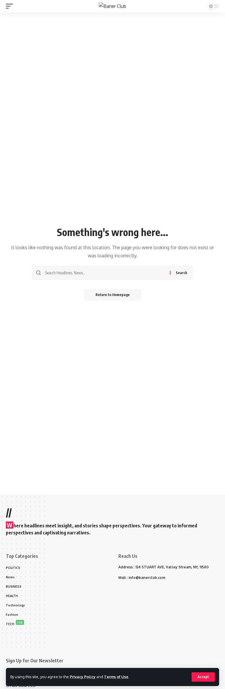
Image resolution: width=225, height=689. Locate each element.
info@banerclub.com (147, 577)
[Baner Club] (112, 6)
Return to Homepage (113, 295)
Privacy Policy (83, 676)
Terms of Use (116, 676)
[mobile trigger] (11, 6)
